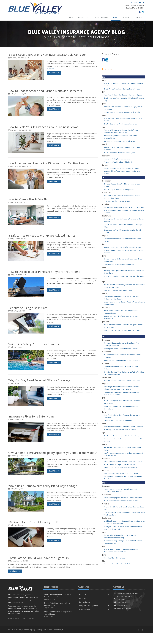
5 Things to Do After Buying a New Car (117, 201)
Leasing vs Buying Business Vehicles (117, 159)
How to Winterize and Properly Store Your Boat (120, 501)
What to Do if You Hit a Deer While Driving (118, 162)
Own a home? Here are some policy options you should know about (52, 453)
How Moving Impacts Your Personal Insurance (120, 124)
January (105, 165)
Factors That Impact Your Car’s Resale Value (119, 141)
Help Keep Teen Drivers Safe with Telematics (120, 430)
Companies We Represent (88, 606)
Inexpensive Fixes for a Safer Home (31, 416)
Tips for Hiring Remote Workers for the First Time (121, 473)
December (106, 181)
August (105, 80)
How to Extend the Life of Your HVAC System (119, 153)
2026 (104, 77)
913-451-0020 (121, 599)
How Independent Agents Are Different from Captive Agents (48, 163)
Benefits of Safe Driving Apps (114, 558)
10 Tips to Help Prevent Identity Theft (33, 522)
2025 (104, 177)
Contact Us (83, 598)
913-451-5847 (121, 602)
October (105, 204)
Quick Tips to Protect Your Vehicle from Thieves (121, 349)
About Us (82, 594)
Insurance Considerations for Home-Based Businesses (124, 427)
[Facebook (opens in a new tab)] (140, 11)
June (104, 103)
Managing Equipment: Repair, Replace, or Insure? (121, 168)
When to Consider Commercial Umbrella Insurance (122, 380)
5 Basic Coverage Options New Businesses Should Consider (47, 55)
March (104, 144)
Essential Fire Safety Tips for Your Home (118, 420)
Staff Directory (84, 609)
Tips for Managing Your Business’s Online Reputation (123, 498)
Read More (53, 73)
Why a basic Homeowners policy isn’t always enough (42, 486)
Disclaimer (48, 630)
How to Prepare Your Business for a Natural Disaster (123, 247)
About (126, 17)
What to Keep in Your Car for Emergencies (119, 189)
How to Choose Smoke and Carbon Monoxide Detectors (45, 91)
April (104, 127)
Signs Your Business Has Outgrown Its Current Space (123, 95)
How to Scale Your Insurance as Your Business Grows (43, 127)
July (103, 92)
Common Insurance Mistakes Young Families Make (122, 112)
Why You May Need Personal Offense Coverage (39, 380)
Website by (59, 630)
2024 (104, 336)
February (106, 156)
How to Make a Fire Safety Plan (28, 199)
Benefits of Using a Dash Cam (27, 308)
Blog (115, 17)
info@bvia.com (122, 605)
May (104, 115)
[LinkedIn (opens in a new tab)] (142, 11)
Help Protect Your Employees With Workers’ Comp (121, 436)
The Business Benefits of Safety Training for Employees (124, 207)
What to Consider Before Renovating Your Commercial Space (57, 596)
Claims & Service (100, 17)
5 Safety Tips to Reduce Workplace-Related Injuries (41, 235)
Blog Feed (108, 69)
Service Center (84, 602)
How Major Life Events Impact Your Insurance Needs (122, 360)
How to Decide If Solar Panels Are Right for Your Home (44, 272)
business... (51, 69)
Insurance (83, 17)
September (106, 216)
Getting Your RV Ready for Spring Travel (118, 290)
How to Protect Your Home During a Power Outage (122, 89)
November (106, 192)
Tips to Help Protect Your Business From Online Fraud (123, 461)
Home (70, 17)
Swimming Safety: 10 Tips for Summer (33, 344)
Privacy (39, 630)
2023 (104, 483)
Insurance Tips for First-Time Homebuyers (119, 264)
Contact (138, 17)
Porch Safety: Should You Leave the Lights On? (39, 558)
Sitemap (31, 618)
